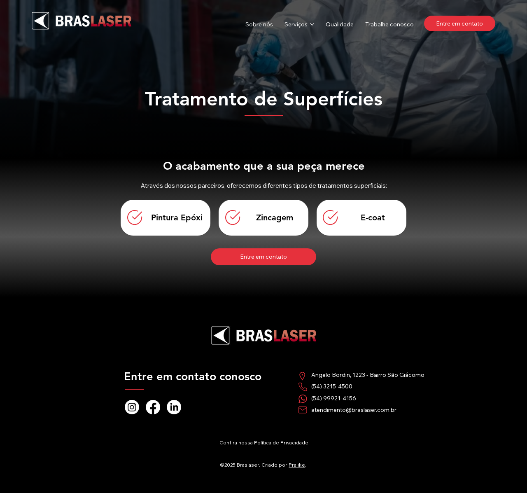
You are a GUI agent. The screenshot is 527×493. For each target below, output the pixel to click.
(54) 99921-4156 (333, 398)
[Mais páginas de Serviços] (312, 24)
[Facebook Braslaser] (153, 407)
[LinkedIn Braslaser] (174, 407)
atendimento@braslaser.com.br (353, 410)
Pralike (297, 465)
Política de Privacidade (281, 442)
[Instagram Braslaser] (132, 407)
